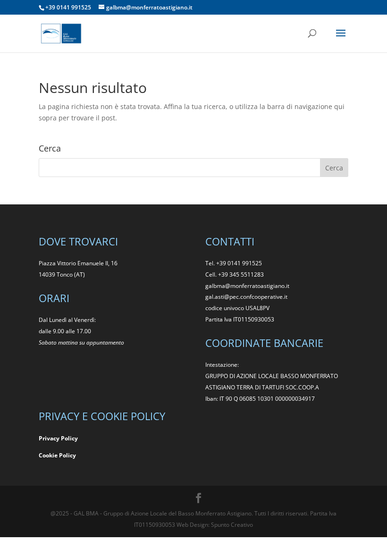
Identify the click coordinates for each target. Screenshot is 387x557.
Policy (67, 455)
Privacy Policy (58, 438)
